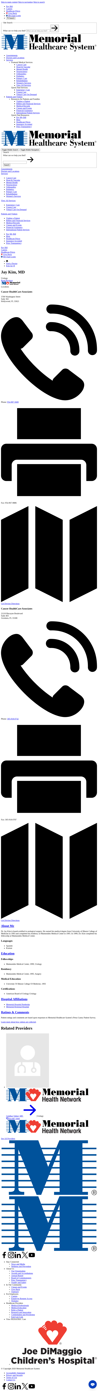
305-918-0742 (13, 719)
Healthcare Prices (13, 11)
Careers (9, 9)
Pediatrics (10, 189)
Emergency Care (13, 205)
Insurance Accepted (14, 241)
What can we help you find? (14, 31)
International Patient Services (17, 230)
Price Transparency (14, 243)
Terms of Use (11, 1377)
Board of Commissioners (21, 1278)
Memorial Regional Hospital (17, 1007)
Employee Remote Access (21, 1298)
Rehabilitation (11, 194)
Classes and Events (14, 225)
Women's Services (13, 196)
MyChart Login (14, 16)
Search (6, 165)
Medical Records (13, 223)
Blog (8, 236)
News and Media (18, 1264)
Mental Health (12, 182)
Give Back (12, 13)
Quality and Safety (18, 1282)
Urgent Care (11, 207)
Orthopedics (11, 187)
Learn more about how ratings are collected (18, 1022)
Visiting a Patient (13, 218)
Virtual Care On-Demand (16, 209)
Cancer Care (11, 178)
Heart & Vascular (13, 180)
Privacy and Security (14, 1375)
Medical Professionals (20, 1305)
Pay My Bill (11, 234)
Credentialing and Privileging (23, 1315)
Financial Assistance (14, 227)
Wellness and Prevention (21, 1266)
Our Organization (18, 1271)
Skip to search (39, 2)
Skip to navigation (25, 2)
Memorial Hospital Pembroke (18, 1004)
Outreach (15, 1292)
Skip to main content (9, 2)
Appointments (11, 55)
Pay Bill (9, 6)
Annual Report (17, 1276)
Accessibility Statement (15, 1373)
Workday (15, 1301)
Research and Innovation (21, 1312)
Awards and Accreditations (22, 1273)
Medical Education (18, 1308)
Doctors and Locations (15, 58)
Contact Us (10, 1380)
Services (9, 60)
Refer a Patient (17, 1310)
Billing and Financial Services (18, 220)
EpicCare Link (17, 1317)
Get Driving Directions (10, 604)
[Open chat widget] (93, 1384)
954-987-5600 (13, 402)
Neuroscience (11, 185)
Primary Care (11, 192)
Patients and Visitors (14, 97)
